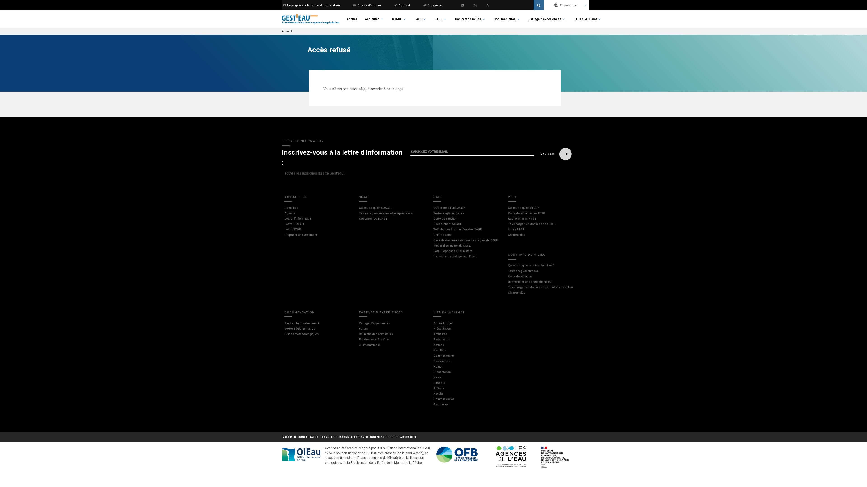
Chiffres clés (442, 235)
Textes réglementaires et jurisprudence (386, 213)
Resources (441, 404)
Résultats (440, 350)
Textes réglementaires (449, 213)
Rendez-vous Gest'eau (374, 339)
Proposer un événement (300, 235)
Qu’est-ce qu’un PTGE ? (523, 207)
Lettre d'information (297, 218)
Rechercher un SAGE (448, 224)
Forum (363, 328)
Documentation (505, 19)
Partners (439, 382)
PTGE (438, 19)
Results (438, 393)
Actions (439, 345)
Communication (444, 355)
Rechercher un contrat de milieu (529, 281)
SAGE (418, 19)
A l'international (369, 345)
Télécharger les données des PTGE (532, 224)
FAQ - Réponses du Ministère (453, 251)
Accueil (352, 19)
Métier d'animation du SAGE (452, 245)
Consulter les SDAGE (373, 218)
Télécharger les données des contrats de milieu (540, 287)
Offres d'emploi (369, 5)
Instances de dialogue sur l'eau (454, 256)
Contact (404, 5)
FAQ (284, 437)
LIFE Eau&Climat (585, 19)
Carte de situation (445, 218)
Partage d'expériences (544, 19)
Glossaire (434, 5)
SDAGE (397, 19)
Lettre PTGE (292, 229)
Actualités (372, 19)
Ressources (442, 361)
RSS (391, 437)
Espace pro (568, 5)
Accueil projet (443, 323)
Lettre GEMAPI (294, 224)
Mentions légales (304, 437)
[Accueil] (310, 19)
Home (438, 366)
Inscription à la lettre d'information (313, 5)
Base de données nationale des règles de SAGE (466, 240)
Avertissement (373, 437)
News (437, 377)
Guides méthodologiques (301, 334)
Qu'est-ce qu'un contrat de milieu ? (531, 265)
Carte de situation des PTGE (526, 213)
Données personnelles (340, 437)
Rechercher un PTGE (522, 218)
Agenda (289, 213)
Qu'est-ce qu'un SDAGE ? (375, 207)
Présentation (442, 328)
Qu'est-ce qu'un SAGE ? (449, 207)
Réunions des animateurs (376, 334)
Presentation (442, 372)
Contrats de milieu (468, 19)
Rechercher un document (301, 323)
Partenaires (441, 339)
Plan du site (407, 437)
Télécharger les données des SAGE (458, 229)
